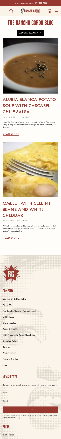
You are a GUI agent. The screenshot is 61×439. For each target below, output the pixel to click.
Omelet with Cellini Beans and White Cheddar (26, 209)
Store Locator (9, 322)
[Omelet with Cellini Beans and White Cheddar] (30, 169)
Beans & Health (10, 328)
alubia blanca (28, 32)
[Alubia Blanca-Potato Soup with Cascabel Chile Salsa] (30, 66)
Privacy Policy (9, 352)
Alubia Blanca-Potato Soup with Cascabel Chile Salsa (29, 105)
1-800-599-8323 (40, 3)
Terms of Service (10, 359)
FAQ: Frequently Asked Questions (19, 335)
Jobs (5, 364)
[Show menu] (4, 11)
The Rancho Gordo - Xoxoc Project (19, 311)
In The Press (8, 317)
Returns (6, 346)
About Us (7, 304)
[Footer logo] (11, 274)
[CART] (56, 11)
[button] (11, 11)
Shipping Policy (10, 341)
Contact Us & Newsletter (15, 298)
